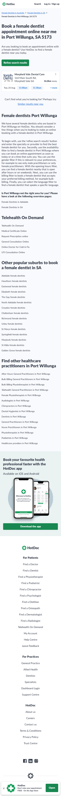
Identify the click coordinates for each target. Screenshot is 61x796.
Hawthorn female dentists (14, 281)
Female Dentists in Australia (13, 13)
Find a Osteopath (30, 608)
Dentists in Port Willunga (14, 417)
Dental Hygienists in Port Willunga (18, 411)
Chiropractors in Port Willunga (16, 406)
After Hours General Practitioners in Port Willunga (26, 374)
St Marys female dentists (13, 329)
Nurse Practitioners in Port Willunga (19, 427)
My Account (30, 633)
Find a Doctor (30, 564)
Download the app (30, 526)
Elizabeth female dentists (13, 292)
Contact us (31, 724)
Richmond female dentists (14, 319)
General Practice (30, 663)
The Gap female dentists (13, 297)
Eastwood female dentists (14, 286)
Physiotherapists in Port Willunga (17, 433)
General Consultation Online (15, 242)
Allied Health (30, 669)
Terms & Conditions (30, 731)
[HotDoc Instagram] (36, 761)
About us (30, 712)
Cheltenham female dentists (15, 313)
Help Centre (30, 639)
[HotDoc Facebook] (25, 761)
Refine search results (15, 63)
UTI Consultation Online (13, 252)
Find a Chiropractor (30, 589)
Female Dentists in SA (36, 13)
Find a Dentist (30, 570)
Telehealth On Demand (13, 226)
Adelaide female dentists (13, 276)
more (53, 88)
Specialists (30, 682)
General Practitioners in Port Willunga (20, 422)
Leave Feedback (30, 646)
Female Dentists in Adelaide (15, 202)
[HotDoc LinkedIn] (30, 761)
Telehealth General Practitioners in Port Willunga (25, 390)
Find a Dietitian (30, 602)
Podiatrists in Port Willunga (15, 438)
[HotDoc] (8, 4)
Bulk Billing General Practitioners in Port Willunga (25, 379)
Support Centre (30, 694)
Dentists (30, 676)
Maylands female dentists (14, 340)
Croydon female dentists (13, 308)
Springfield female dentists (14, 335)
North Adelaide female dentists (16, 303)
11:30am (37, 88)
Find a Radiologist (30, 621)
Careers (30, 718)
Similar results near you (30, 104)
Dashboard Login (30, 688)
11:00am (23, 88)
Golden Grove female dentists (16, 351)
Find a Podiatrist (30, 583)
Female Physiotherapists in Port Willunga (21, 395)
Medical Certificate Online (14, 231)
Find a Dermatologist (30, 614)
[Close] (4, 788)
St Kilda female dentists (13, 345)
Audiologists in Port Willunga (15, 401)
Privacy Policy (30, 737)
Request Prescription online (15, 236)
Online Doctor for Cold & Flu (16, 247)
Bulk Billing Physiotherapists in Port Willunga (23, 385)
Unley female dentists (12, 324)
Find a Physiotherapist (30, 577)
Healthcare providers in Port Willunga (20, 443)
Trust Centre (30, 743)
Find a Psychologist (30, 596)
